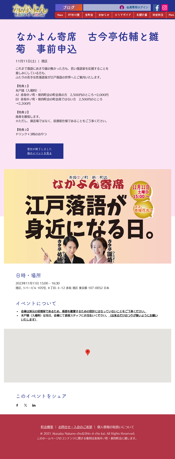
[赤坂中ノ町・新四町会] (156, 7)
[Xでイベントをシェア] (25, 405)
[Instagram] (164, 7)
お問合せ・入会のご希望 (75, 427)
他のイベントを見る (39, 153)
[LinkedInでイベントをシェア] (34, 405)
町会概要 (47, 427)
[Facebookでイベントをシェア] (17, 405)
